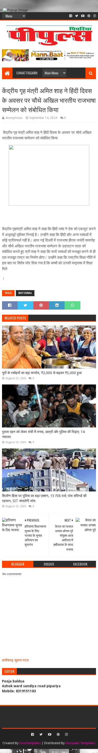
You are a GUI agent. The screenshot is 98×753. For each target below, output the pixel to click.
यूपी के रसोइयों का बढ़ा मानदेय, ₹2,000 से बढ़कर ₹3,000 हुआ (42, 373)
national (25, 293)
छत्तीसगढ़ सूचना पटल (15, 660)
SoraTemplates (30, 743)
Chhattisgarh (26, 72)
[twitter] (76, 16)
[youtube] (82, 16)
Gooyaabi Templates (80, 743)
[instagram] (94, 16)
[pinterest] (88, 16)
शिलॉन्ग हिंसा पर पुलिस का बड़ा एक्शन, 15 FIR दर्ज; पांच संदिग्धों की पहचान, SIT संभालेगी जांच (44, 498)
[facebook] (70, 16)
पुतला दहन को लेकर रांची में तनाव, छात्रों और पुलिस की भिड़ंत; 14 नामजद (43, 434)
